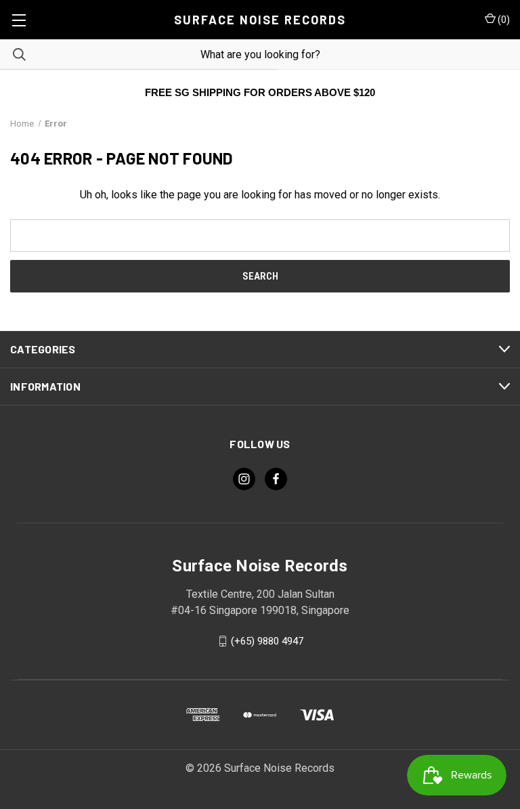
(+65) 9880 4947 (267, 641)
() (503, 19)
